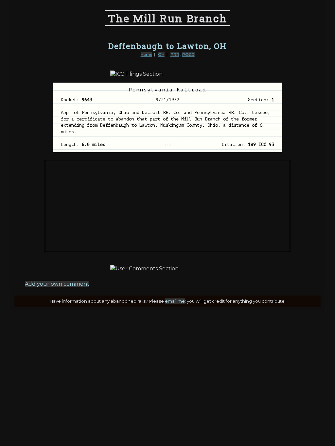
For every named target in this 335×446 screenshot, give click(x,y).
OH (161, 54)
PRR (174, 54)
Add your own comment (57, 284)
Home (146, 54)
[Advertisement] (167, 206)
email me (175, 301)
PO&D (188, 54)
